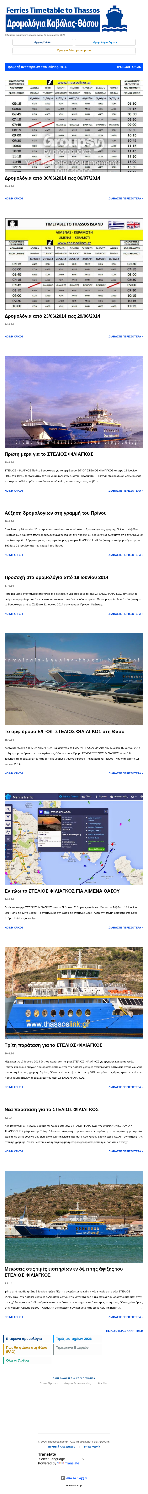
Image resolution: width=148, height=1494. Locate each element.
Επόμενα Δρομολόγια (24, 1339)
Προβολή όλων (128, 67)
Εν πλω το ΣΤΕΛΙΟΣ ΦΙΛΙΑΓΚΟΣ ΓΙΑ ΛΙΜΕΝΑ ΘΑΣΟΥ (62, 891)
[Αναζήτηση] (132, 7)
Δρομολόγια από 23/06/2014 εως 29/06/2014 (52, 316)
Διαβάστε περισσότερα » (125, 198)
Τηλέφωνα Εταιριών (72, 1347)
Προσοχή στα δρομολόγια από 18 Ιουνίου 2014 (56, 577)
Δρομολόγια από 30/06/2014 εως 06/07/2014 (52, 178)
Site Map (103, 1383)
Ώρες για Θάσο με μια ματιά (74, 50)
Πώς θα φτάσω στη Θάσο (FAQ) (26, 1350)
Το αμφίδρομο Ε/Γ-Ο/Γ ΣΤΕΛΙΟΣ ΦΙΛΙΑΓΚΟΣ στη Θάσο (64, 731)
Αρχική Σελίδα (42, 42)
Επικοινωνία (92, 1446)
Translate (72, 1463)
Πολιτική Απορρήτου (61, 1446)
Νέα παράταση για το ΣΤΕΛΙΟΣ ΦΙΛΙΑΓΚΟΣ (51, 1109)
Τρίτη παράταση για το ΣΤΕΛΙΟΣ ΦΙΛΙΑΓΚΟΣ (53, 1045)
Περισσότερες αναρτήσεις (124, 1330)
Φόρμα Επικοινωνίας (77, 1383)
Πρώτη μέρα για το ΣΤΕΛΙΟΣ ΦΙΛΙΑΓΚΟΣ (49, 454)
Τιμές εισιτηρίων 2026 (74, 1339)
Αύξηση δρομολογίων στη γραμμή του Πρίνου (56, 513)
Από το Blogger (76, 1478)
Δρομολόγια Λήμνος (105, 42)
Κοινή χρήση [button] (14, 198)
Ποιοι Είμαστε (49, 1383)
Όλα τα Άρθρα (17, 1360)
